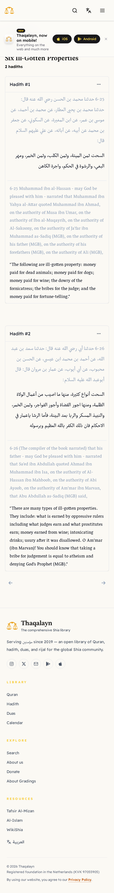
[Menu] (102, 10)
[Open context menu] (98, 84)
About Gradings (21, 781)
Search (13, 752)
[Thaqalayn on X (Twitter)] (24, 664)
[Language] (88, 10)
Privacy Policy (79, 880)
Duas (11, 713)
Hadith (13, 703)
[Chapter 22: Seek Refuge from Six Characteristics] (10, 583)
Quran (12, 694)
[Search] (75, 10)
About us (15, 762)
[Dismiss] (106, 39)
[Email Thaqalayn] (36, 664)
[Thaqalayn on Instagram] (12, 664)
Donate (13, 771)
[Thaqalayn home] (10, 10)
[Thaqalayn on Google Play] (48, 664)
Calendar (15, 722)
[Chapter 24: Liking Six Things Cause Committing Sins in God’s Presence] (103, 583)
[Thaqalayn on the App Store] (60, 664)
